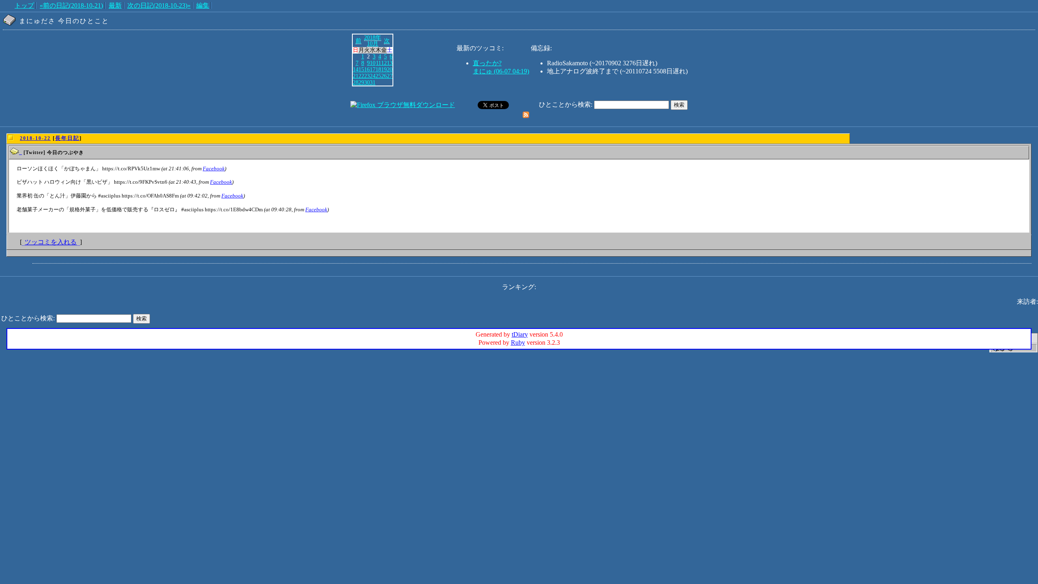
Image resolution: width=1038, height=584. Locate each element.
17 (372, 69)
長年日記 (67, 138)
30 (367, 82)
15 (361, 69)
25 (378, 76)
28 (355, 82)
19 (384, 69)
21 (355, 76)
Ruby (518, 342)
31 (372, 82)
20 (389, 69)
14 (355, 69)
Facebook (214, 168)
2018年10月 (372, 40)
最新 (115, 5)
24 (372, 76)
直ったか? (487, 63)
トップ (24, 5)
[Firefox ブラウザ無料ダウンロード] (402, 104)
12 (384, 63)
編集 (202, 5)
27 (389, 76)
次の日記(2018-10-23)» (159, 5)
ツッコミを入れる (51, 241)
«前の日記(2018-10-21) (71, 5)
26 (384, 76)
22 (361, 76)
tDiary (520, 334)
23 (367, 76)
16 (367, 69)
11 (378, 63)
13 (389, 63)
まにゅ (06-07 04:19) (501, 71)
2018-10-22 (35, 138)
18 (378, 69)
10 (372, 63)
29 (361, 82)
